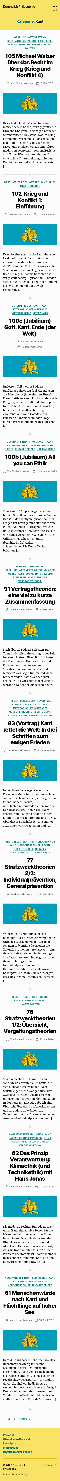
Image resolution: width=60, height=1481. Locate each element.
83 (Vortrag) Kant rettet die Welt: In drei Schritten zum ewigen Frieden (30, 733)
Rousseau (19, 577)
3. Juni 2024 (47, 893)
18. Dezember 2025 (32, 346)
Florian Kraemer (24, 83)
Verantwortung (30, 1145)
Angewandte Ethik (21, 1134)
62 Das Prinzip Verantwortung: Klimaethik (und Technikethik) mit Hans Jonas (30, 1166)
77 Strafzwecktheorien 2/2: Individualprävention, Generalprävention (30, 873)
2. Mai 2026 (46, 83)
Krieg (49, 41)
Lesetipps (9, 1443)
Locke (30, 573)
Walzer (30, 48)
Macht (12, 44)
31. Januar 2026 (46, 214)
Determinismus (22, 305)
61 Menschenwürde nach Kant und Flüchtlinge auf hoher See (30, 1302)
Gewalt (34, 182)
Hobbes (11, 573)
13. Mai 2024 (47, 1039)
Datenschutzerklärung (17, 1451)
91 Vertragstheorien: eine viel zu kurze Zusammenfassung (30, 595)
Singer (9, 449)
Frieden (23, 182)
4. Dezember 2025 (47, 471)
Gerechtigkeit (45, 841)
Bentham (10, 182)
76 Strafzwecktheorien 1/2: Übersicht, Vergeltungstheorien (30, 1022)
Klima (47, 1138)
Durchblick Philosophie (19, 6)
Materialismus (21, 313)
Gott (36, 305)
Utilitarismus (46, 449)
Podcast (8, 1435)
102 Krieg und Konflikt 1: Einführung (30, 200)
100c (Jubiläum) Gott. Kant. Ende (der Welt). (30, 327)
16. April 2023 (46, 1320)
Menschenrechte (30, 44)
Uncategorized (25, 449)
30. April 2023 (46, 1186)
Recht (47, 44)
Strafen (40, 849)
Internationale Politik (22, 41)
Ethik (23, 441)
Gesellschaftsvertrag (30, 37)
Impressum (10, 1447)
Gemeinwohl (36, 566)
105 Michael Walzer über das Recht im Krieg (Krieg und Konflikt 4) (30, 66)
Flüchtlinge (39, 1278)
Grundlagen (37, 441)
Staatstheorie (30, 186)
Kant (41, 41)
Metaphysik (40, 313)
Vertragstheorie (30, 581)
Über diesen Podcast (16, 1439)
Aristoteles (13, 841)
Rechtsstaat (42, 711)
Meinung (47, 445)
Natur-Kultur (44, 573)
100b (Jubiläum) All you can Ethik (30, 460)
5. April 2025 (47, 609)
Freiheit (21, 566)
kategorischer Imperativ (30, 309)
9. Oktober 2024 (47, 750)
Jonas (39, 1134)
